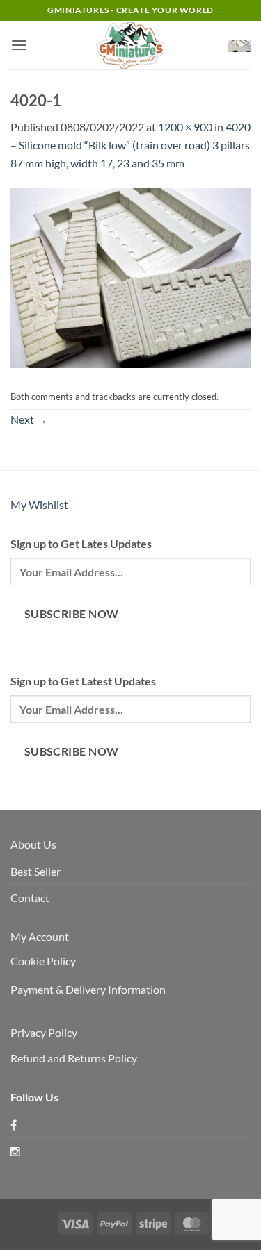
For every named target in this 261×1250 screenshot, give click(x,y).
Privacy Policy (43, 1032)
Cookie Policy (43, 960)
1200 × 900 (185, 126)
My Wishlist (39, 504)
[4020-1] (130, 276)
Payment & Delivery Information (88, 989)
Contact (29, 897)
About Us (33, 844)
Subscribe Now (71, 614)
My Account (39, 936)
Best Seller (35, 871)
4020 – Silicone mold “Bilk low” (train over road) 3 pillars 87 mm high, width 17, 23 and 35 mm (130, 144)
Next (28, 419)
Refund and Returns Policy (73, 1058)
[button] (18, 45)
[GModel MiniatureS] (130, 45)
